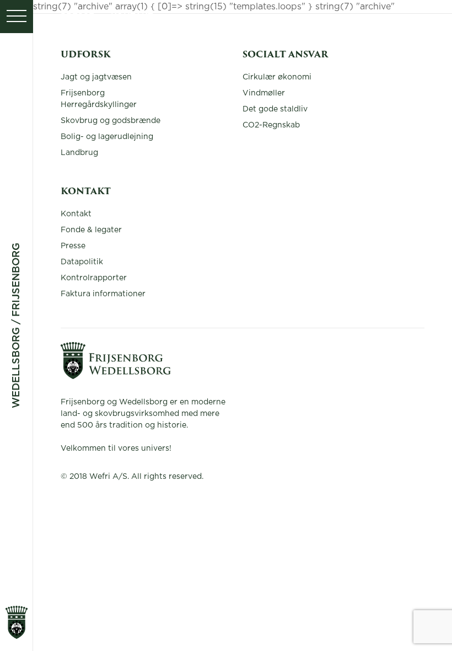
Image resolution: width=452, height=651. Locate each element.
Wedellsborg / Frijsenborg (16, 325)
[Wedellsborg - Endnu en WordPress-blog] (116, 376)
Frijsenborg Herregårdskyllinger (99, 99)
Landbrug (79, 153)
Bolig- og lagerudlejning (107, 137)
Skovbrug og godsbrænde (110, 121)
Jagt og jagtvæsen (96, 77)
